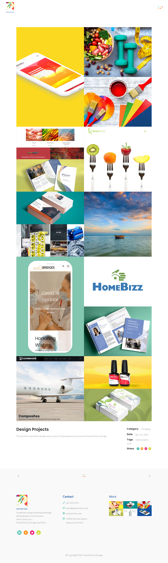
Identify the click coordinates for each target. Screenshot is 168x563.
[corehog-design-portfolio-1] (50, 388)
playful (145, 439)
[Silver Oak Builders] (50, 208)
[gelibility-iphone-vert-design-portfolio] (50, 77)
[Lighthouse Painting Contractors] (118, 102)
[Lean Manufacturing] (50, 240)
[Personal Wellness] (50, 143)
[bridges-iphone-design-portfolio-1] (50, 306)
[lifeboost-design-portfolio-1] (118, 159)
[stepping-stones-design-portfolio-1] (118, 224)
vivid (129, 443)
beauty (139, 439)
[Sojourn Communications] (50, 175)
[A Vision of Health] (118, 52)
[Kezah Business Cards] (118, 405)
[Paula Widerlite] (118, 331)
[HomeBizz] (118, 281)
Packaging (145, 429)
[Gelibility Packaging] (118, 372)
